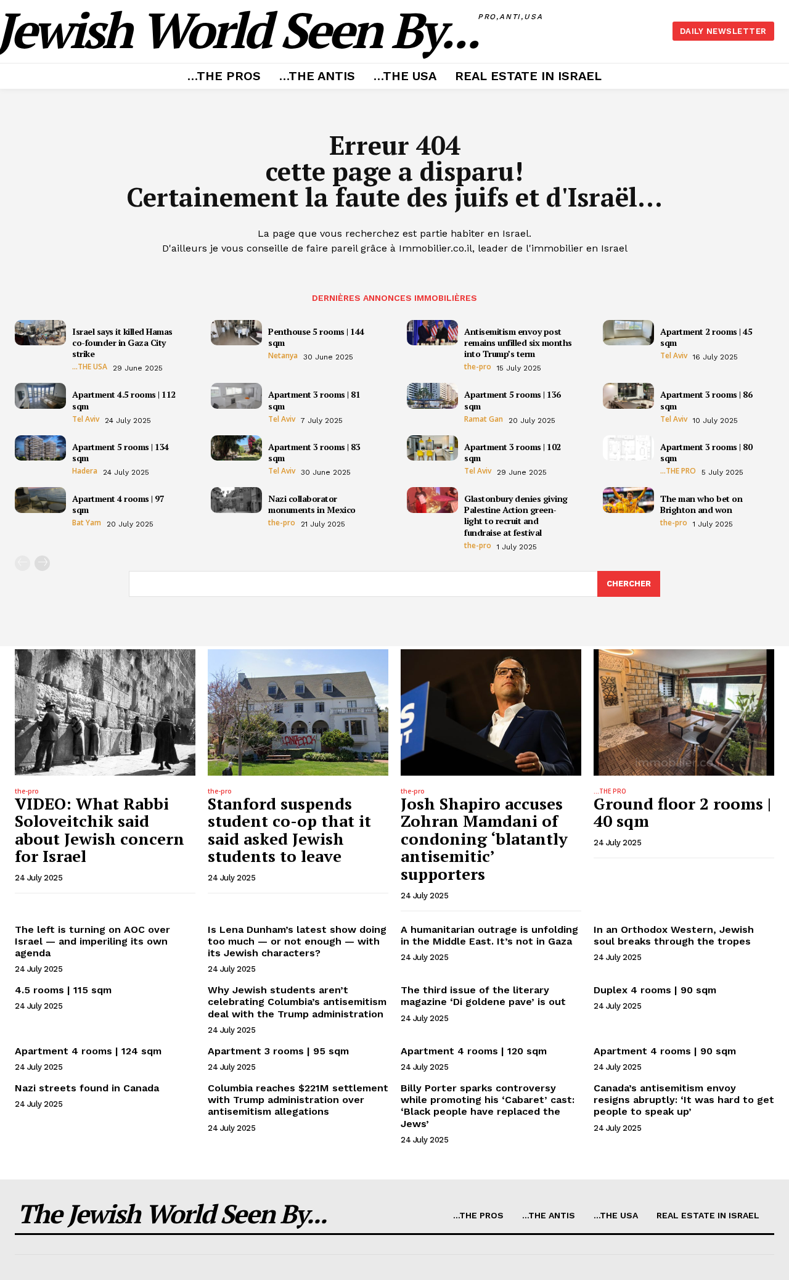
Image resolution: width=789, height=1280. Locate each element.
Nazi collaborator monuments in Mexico (312, 504)
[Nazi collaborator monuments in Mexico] (236, 500)
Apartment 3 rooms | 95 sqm (278, 1051)
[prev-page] (22, 563)
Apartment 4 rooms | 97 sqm (118, 504)
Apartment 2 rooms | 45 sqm (706, 337)
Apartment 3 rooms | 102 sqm (512, 452)
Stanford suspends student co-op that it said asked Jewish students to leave (289, 830)
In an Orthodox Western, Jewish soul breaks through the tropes (674, 935)
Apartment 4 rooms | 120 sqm (474, 1051)
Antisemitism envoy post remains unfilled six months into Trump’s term (518, 342)
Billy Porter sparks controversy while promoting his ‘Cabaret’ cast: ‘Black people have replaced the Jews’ (487, 1106)
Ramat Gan (483, 419)
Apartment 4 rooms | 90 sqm (665, 1051)
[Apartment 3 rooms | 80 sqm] (628, 448)
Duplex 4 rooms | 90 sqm (655, 990)
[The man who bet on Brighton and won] (628, 500)
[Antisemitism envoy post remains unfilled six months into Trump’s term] (432, 333)
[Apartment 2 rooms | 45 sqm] (628, 333)
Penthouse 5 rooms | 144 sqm (316, 337)
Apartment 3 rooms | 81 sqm (314, 399)
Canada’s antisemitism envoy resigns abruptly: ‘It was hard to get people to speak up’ (684, 1099)
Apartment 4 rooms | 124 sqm (88, 1051)
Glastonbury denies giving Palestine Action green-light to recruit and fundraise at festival (516, 515)
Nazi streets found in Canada (87, 1088)
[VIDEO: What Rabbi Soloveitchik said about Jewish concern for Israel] (105, 712)
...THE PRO (678, 471)
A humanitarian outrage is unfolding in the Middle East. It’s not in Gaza (489, 935)
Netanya (283, 355)
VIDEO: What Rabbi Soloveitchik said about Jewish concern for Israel (99, 830)
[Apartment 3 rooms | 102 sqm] (432, 448)
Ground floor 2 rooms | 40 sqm (682, 812)
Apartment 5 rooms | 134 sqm (120, 452)
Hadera (84, 471)
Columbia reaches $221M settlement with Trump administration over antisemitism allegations (298, 1099)
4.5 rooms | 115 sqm (63, 990)
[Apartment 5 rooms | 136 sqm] (432, 396)
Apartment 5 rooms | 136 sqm (512, 399)
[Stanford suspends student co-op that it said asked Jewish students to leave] (298, 712)
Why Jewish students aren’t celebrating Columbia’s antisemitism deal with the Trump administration (297, 1001)
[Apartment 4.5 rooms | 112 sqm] (40, 396)
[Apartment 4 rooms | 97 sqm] (40, 500)
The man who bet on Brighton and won (701, 504)
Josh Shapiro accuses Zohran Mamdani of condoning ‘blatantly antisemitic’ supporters (484, 838)
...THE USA (89, 367)
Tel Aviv (673, 355)
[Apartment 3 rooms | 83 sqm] (236, 448)
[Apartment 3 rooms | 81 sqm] (236, 396)
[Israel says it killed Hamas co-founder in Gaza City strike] (40, 333)
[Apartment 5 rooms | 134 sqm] (40, 448)
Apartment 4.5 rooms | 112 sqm (124, 399)
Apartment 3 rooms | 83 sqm (314, 452)
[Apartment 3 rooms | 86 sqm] (628, 396)
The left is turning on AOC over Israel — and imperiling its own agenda (92, 941)
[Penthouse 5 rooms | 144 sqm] (236, 333)
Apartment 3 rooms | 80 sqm (706, 452)
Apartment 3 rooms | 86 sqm (706, 399)
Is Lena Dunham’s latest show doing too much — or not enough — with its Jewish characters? (297, 941)
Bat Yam (86, 523)
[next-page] (42, 563)
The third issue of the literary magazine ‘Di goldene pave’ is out (483, 995)
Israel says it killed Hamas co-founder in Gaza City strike (122, 342)
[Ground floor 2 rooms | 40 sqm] (684, 712)
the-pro (477, 367)
